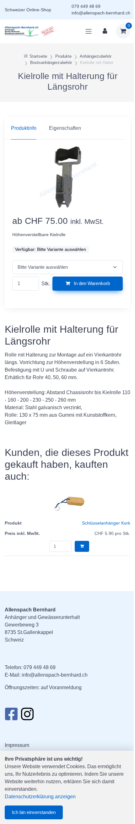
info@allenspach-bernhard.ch (101, 12)
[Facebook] (11, 715)
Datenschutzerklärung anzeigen (40, 796)
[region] (67, 128)
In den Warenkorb (91, 283)
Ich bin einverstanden (34, 812)
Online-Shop (38, 9)
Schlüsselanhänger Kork (106, 523)
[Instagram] (27, 715)
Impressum (17, 745)
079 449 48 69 (86, 6)
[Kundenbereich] (105, 31)
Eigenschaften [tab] (65, 128)
